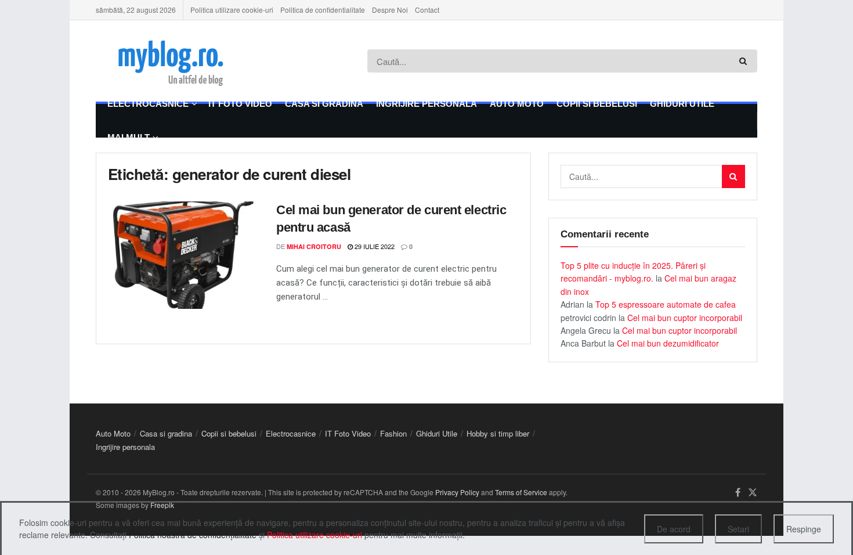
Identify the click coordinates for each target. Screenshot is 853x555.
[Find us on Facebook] (737, 492)
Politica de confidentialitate (322, 10)
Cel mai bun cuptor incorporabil (684, 317)
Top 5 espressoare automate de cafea (665, 304)
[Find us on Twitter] (752, 492)
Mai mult (128, 137)
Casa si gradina (324, 104)
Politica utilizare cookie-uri (231, 10)
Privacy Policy (457, 492)
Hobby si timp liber (498, 433)
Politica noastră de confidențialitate (192, 534)
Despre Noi (390, 10)
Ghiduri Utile (682, 104)
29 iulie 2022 (374, 246)
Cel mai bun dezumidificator (668, 343)
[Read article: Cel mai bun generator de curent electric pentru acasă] (183, 255)
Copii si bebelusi (596, 104)
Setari (738, 529)
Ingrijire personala (426, 104)
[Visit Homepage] (186, 61)
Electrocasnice (148, 104)
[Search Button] (745, 61)
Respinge (803, 529)
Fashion (393, 433)
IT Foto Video (240, 104)
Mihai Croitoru (314, 246)
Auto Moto (517, 104)
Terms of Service (521, 492)
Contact (427, 10)
